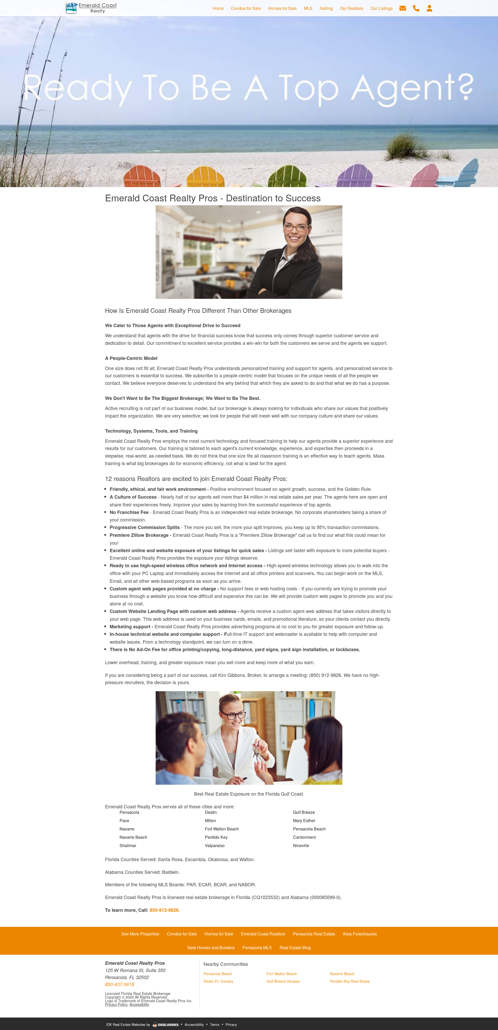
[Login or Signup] (429, 8)
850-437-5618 (119, 984)
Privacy (231, 1024)
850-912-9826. (165, 910)
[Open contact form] (402, 8)
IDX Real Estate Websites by (128, 1024)
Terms (214, 1024)
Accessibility (139, 1004)
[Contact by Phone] (416, 8)
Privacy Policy (116, 1004)
